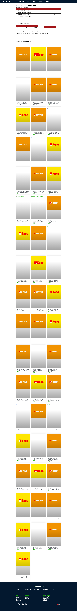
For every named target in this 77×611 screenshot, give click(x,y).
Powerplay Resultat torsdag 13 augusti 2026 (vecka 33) (38, 459)
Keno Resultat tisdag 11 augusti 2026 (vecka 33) (22, 577)
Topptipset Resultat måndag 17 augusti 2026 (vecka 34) (38, 340)
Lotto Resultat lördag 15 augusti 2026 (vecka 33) (53, 430)
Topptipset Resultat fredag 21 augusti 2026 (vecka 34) (38, 192)
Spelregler (40, 1)
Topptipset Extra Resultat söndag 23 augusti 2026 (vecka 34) (38, 103)
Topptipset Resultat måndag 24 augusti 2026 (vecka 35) (22, 73)
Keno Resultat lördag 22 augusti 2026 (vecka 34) (53, 162)
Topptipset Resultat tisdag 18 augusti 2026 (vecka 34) (22, 310)
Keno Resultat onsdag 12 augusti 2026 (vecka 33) (22, 548)
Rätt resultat (28, 589)
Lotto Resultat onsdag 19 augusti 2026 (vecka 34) (22, 281)
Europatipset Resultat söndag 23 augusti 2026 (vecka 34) (22, 103)
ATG (34, 1)
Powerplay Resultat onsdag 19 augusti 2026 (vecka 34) (23, 221)
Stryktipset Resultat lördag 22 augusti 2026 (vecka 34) (53, 133)
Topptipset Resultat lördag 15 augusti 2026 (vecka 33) (38, 430)
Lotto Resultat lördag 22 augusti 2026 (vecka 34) (38, 162)
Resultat (28, 1)
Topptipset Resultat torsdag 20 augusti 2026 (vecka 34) (38, 251)
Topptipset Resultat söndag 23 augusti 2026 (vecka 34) (53, 103)
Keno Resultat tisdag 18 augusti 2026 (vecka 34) (53, 310)
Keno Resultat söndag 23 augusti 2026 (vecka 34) (22, 133)
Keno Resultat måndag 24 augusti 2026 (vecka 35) (38, 72)
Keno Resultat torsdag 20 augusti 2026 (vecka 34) (22, 251)
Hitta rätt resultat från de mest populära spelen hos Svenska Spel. (28, 31)
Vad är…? (47, 1)
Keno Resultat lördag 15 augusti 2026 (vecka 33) (22, 459)
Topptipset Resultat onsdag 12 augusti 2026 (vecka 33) (38, 518)
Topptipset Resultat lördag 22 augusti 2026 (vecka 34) (22, 162)
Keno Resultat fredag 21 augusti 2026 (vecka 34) (53, 192)
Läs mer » (18, 105)
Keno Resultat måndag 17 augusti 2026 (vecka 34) (53, 340)
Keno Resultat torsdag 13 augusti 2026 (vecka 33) (22, 518)
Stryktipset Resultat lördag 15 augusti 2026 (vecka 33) (22, 430)
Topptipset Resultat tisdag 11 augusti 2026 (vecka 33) (54, 518)
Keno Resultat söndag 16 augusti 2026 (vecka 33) (38, 400)
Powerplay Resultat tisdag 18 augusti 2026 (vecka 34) (53, 251)
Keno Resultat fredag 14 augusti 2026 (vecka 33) (37, 489)
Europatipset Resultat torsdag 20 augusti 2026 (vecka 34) (38, 221)
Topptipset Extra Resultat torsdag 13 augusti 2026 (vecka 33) (53, 459)
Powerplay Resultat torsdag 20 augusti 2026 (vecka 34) (23, 192)
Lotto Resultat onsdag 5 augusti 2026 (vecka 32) (37, 548)
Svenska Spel (20, 1)
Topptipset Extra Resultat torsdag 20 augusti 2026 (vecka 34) (53, 221)
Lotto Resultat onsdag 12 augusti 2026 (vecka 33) (53, 281)
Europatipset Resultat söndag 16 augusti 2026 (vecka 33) (37, 370)
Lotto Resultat (20, 38)
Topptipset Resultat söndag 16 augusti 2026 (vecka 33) (23, 370)
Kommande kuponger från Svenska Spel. (23, 41)
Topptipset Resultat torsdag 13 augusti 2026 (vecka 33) (53, 489)
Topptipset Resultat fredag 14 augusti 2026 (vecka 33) (22, 489)
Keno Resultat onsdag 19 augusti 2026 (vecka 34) (38, 281)
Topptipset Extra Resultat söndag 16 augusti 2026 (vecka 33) (53, 370)
